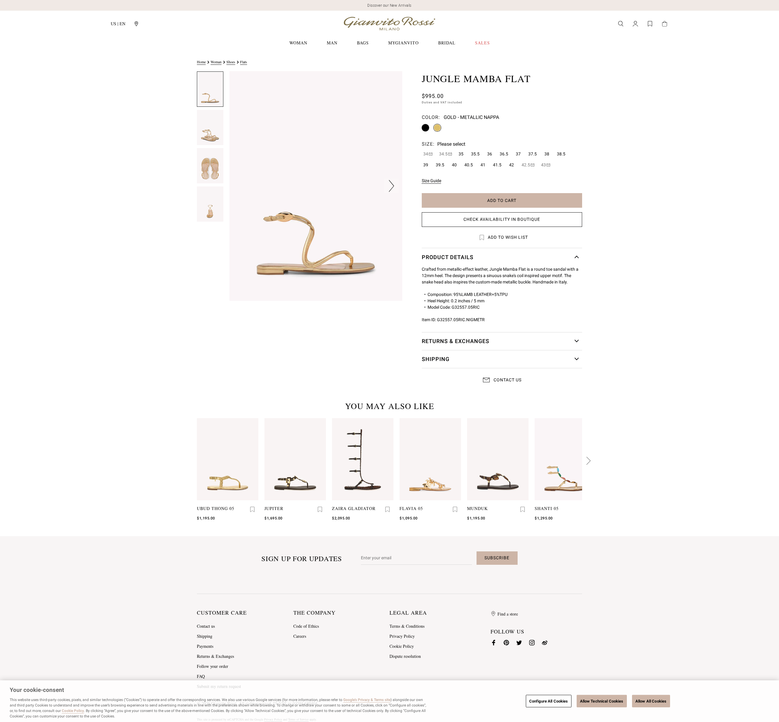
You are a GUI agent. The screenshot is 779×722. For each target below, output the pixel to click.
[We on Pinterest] (506, 643)
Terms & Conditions (407, 626)
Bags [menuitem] (363, 43)
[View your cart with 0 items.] (664, 23)
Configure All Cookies (548, 701)
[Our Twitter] (519, 643)
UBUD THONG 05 (215, 508)
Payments (205, 646)
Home (201, 61)
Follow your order (212, 666)
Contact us (206, 626)
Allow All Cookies (650, 701)
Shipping (204, 636)
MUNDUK (477, 508)
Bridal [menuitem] (447, 43)
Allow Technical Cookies (602, 701)
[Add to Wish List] (252, 509)
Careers (299, 636)
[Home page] (389, 23)
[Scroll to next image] (391, 186)
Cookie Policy (402, 646)
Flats (243, 61)
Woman (216, 61)
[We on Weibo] (545, 643)
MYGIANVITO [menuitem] (403, 43)
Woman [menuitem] (298, 43)
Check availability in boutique (501, 219)
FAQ (201, 676)
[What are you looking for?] (620, 23)
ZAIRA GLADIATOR (354, 508)
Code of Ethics (306, 626)
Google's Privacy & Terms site (366, 700)
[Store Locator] (136, 23)
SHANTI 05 (547, 508)
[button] (210, 89)
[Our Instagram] (532, 643)
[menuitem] (482, 43)
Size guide (431, 180)
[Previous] (588, 461)
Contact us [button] (508, 379)
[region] (389, 701)
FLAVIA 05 (411, 508)
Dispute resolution (405, 656)
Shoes (230, 61)
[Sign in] (635, 23)
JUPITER (273, 508)
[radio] (425, 127)
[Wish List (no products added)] (650, 23)
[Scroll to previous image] (240, 186)
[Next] (191, 461)
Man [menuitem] (332, 43)
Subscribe (496, 557)
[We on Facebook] (494, 643)
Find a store (508, 614)
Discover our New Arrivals (389, 5)
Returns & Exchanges (215, 656)
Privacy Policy (402, 636)
